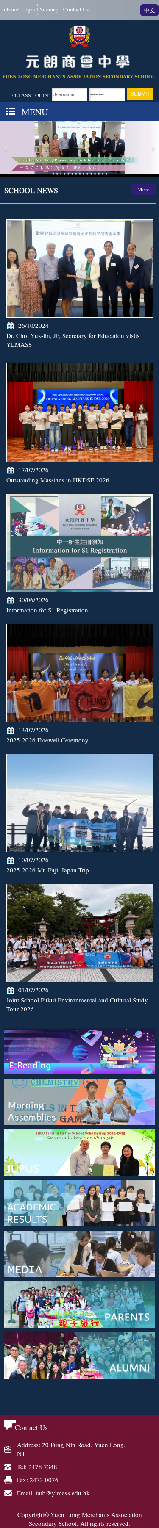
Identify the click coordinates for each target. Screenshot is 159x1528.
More (143, 189)
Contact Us (76, 9)
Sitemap (49, 9)
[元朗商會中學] (79, 52)
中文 (149, 10)
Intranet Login (18, 9)
